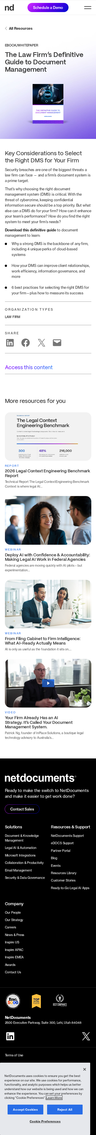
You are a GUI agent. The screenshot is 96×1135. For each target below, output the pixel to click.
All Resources (21, 28)
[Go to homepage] (9, 7)
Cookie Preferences (45, 1121)
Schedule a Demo (48, 7)
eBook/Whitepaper (21, 45)
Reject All (64, 1109)
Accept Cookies (25, 1109)
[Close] (85, 1069)
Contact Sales (22, 809)
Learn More (54, 1097)
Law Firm (12, 317)
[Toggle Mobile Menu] (87, 7)
